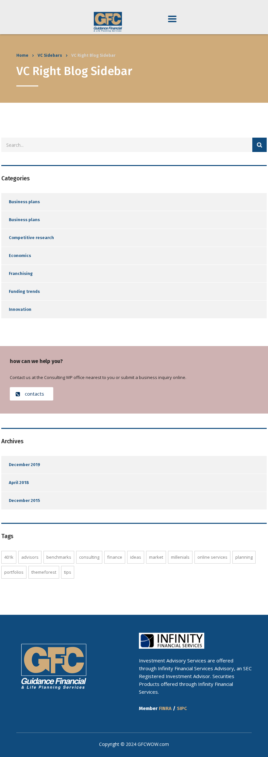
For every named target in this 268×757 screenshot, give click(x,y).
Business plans (24, 201)
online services (212, 557)
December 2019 (24, 464)
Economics (20, 255)
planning (244, 557)
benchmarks (58, 557)
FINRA (165, 708)
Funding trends (24, 291)
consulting (89, 557)
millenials (180, 557)
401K (8, 557)
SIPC (182, 708)
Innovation (20, 309)
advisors (30, 557)
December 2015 (24, 500)
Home (22, 55)
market (156, 557)
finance (114, 557)
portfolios (14, 572)
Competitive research (31, 237)
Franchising (21, 273)
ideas (135, 557)
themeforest (43, 572)
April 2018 (19, 482)
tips (67, 572)
